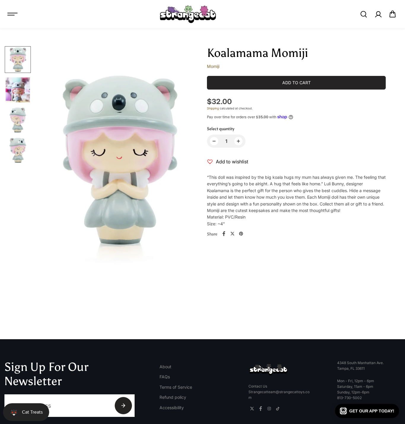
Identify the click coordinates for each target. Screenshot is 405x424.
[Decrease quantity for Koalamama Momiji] (214, 141)
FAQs (165, 376)
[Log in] (378, 14)
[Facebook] (223, 233)
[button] (392, 14)
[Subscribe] (123, 405)
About (165, 366)
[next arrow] (189, 162)
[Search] (363, 14)
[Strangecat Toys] (188, 14)
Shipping (213, 108)
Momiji (213, 66)
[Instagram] (269, 408)
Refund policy (173, 397)
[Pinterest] (241, 233)
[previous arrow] (48, 162)
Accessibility (172, 407)
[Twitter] (232, 233)
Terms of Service (176, 387)
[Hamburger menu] (12, 14)
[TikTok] (277, 408)
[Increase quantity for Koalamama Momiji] (238, 141)
